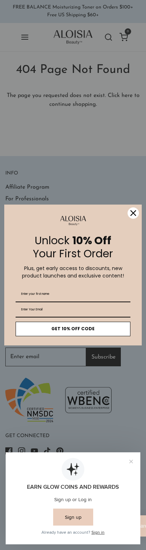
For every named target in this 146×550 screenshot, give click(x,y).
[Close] (133, 213)
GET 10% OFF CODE (73, 329)
